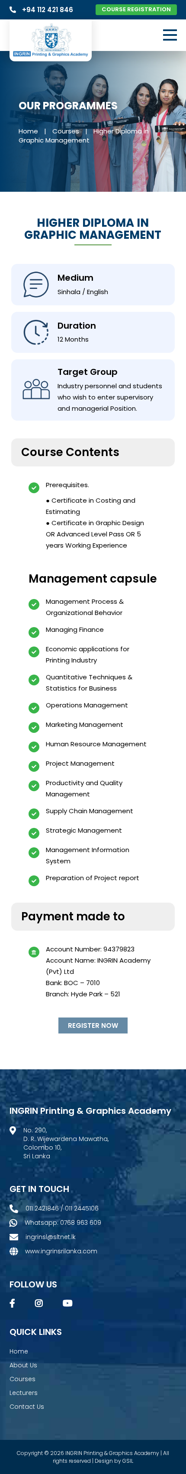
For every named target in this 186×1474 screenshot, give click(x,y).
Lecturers (24, 1392)
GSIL (127, 1460)
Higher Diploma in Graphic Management (84, 136)
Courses (65, 131)
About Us (23, 1365)
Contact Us (27, 1406)
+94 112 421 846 (48, 9)
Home (28, 131)
